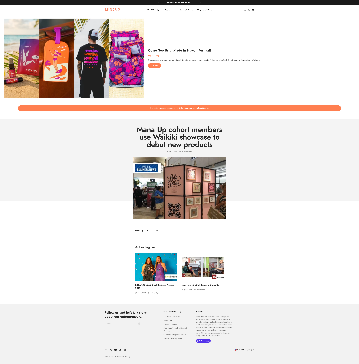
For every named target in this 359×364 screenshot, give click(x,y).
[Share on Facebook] (142, 231)
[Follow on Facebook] (106, 350)
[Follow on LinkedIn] (125, 350)
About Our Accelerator (172, 316)
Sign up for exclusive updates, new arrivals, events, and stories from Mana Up (179, 108)
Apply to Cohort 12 (170, 324)
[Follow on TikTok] (120, 350)
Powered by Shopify (123, 357)
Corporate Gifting (187, 10)
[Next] (200, 2)
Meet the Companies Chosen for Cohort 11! (179, 2)
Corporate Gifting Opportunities (175, 334)
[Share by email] (157, 231)
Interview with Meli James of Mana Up (200, 285)
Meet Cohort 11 (169, 320)
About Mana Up (153, 10)
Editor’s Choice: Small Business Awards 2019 (154, 286)
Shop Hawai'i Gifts (204, 10)
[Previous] (158, 2)
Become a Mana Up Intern (173, 338)
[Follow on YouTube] (115, 350)
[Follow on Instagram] (110, 350)
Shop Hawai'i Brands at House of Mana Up (175, 329)
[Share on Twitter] (147, 231)
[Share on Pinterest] (152, 231)
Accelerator (169, 10)
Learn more (154, 66)
